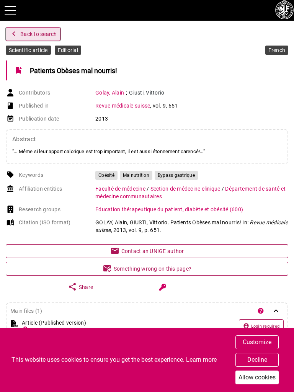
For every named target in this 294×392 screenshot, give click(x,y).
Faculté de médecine (121, 189)
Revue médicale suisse (122, 106)
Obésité (106, 175)
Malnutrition (136, 175)
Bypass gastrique (176, 175)
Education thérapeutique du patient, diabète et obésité (169, 209)
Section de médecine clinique (186, 189)
